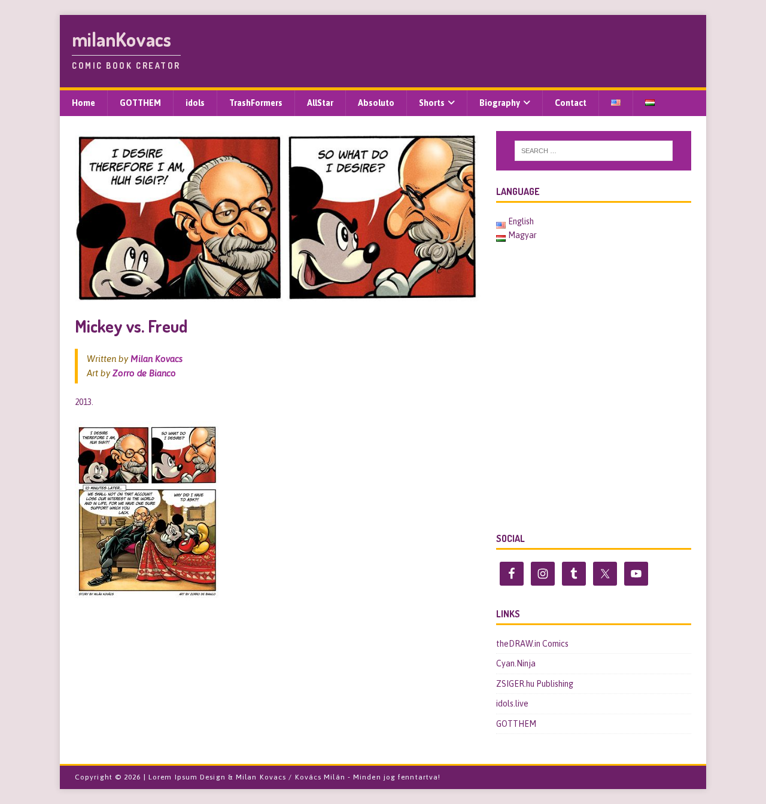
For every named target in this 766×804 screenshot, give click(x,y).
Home (83, 103)
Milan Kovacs (156, 359)
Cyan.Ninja (516, 663)
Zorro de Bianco (144, 373)
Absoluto (376, 103)
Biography (499, 103)
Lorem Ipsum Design (187, 777)
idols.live (512, 703)
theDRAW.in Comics (532, 643)
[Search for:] (594, 151)
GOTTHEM (140, 103)
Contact (570, 103)
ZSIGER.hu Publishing (534, 684)
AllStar (320, 103)
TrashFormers (255, 103)
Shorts (432, 103)
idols (195, 103)
